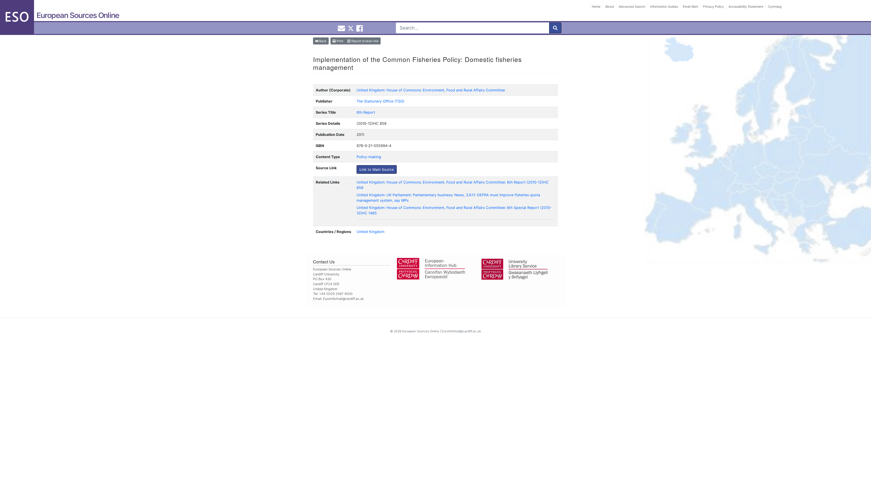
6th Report (366, 112)
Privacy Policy (713, 6)
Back (322, 41)
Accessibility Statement (746, 6)
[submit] (555, 27)
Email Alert (690, 6)
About (609, 6)
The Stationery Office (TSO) (380, 101)
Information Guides (664, 6)
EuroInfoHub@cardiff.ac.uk (343, 299)
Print (339, 41)
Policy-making (369, 156)
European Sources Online (78, 15)
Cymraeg (775, 6)
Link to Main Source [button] (377, 169)
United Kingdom (370, 231)
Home (596, 6)
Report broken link (364, 41)
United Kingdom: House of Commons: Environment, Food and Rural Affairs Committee (431, 90)
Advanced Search (632, 6)
